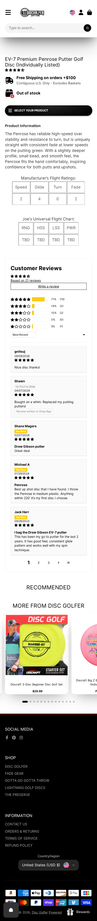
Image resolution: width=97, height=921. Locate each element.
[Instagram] (21, 738)
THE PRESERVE (17, 795)
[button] (14, 70)
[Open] (11, 910)
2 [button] (38, 562)
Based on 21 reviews (26, 280)
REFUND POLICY (18, 845)
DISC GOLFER (16, 766)
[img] (48, 360)
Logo (32, 12)
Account (81, 12)
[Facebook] (7, 738)
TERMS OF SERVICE (21, 838)
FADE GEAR (14, 773)
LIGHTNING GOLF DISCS (25, 788)
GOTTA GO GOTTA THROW (27, 780)
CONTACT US (16, 824)
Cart (89, 12)
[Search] (87, 28)
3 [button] (49, 562)
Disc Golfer (40, 912)
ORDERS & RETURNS (22, 831)
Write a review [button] (48, 286)
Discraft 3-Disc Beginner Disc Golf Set (36, 653)
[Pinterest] (14, 738)
